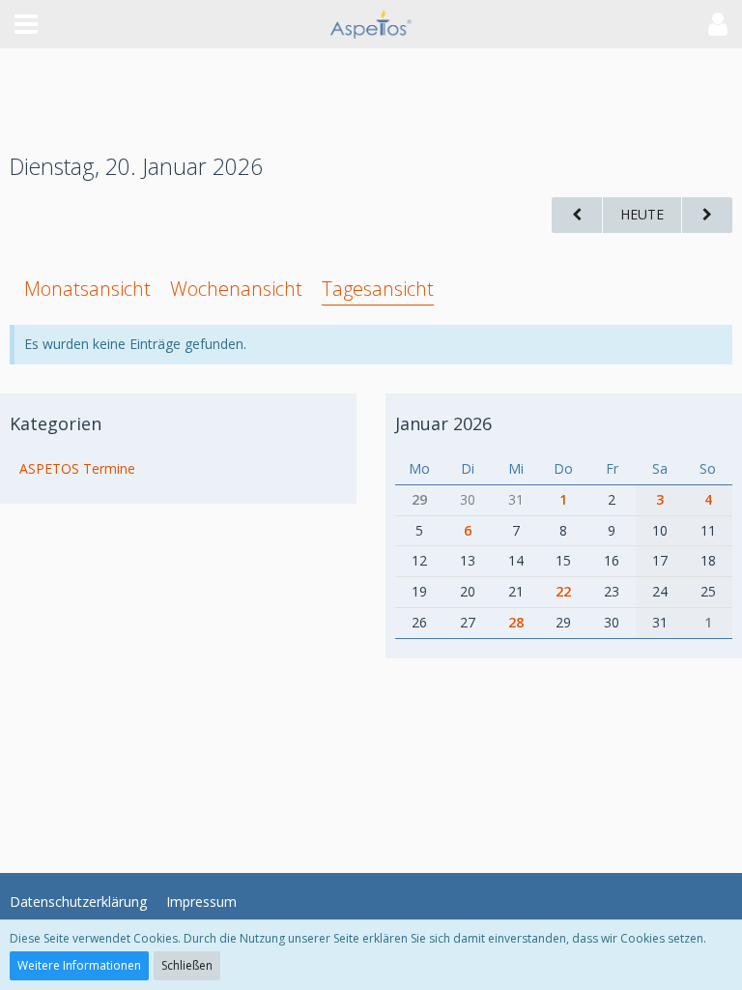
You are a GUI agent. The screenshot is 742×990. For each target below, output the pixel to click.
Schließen (187, 965)
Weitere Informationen (79, 965)
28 (516, 622)
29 (419, 499)
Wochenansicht (236, 289)
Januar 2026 (443, 423)
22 (563, 591)
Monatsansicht (87, 289)
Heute (642, 214)
